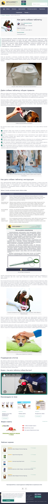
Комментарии (20, 32)
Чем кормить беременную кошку (31, 430)
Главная (3, 15)
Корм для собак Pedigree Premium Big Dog (17, 449)
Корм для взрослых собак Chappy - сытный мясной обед (20, 469)
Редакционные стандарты (28, 495)
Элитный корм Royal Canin (18, 461)
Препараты (8, 15)
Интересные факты (32, 9)
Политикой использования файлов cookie (12, 497)
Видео (29, 496)
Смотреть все (44, 421)
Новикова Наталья (28, 23)
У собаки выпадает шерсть (30, 425)
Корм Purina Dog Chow (17, 454)
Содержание (19, 12)
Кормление (42, 9)
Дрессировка (22, 9)
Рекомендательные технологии (28, 499)
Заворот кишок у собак (11, 431)
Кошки (39, 496)
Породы (26, 12)
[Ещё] (32, 12)
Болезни (14, 9)
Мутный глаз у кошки (29, 427)
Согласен (8, 500)
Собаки (8, 9)
